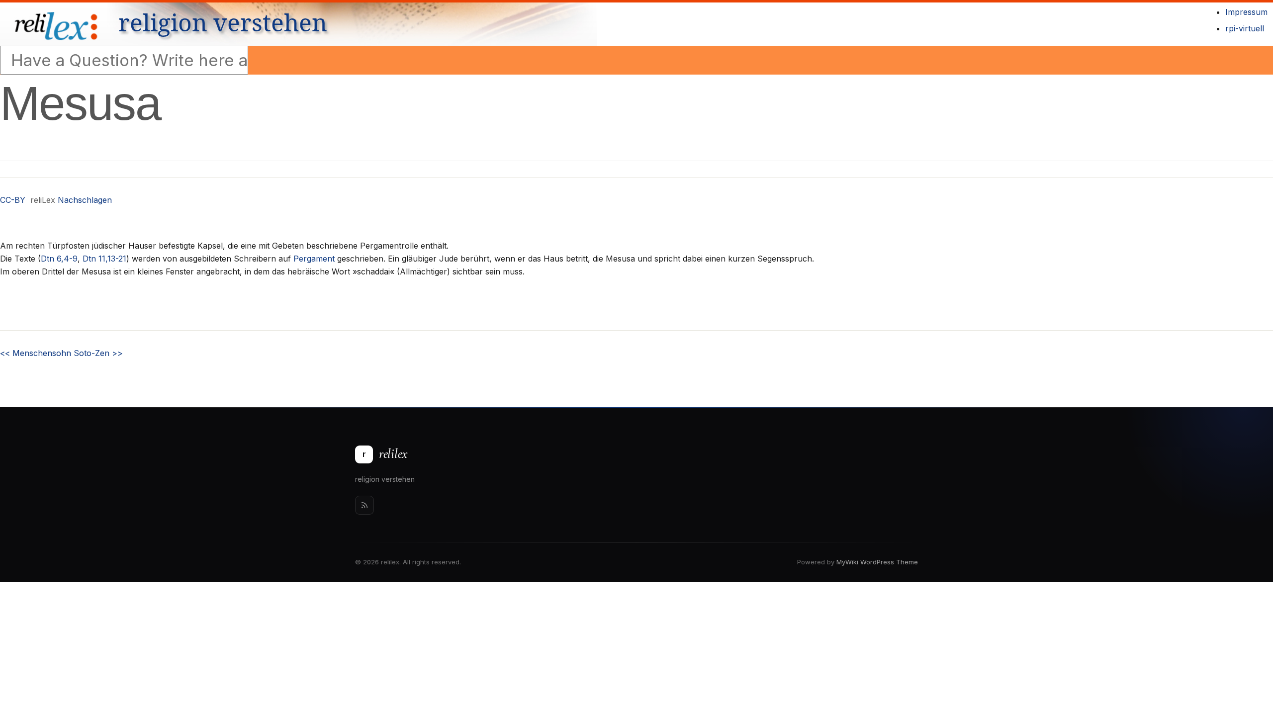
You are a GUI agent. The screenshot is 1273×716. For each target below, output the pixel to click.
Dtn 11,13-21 (104, 259)
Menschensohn (35, 353)
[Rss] (364, 505)
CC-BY (12, 200)
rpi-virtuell (1244, 28)
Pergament (314, 259)
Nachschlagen (85, 200)
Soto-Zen (98, 353)
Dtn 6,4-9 (59, 259)
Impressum (1246, 12)
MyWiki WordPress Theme (877, 562)
